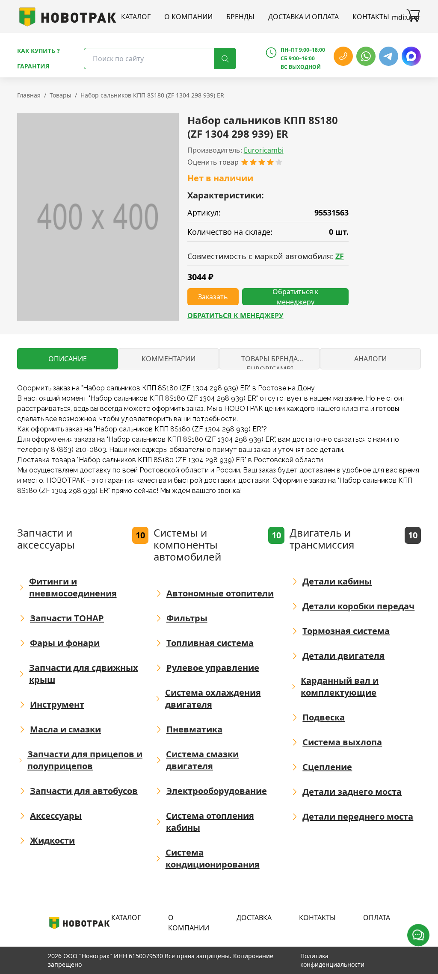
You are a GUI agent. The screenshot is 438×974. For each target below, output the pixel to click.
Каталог (136, 16)
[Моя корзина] (413, 16)
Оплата (376, 917)
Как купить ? (38, 51)
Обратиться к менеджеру (235, 315)
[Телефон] (343, 56)
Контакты (370, 16)
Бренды (240, 16)
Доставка (254, 917)
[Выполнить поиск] (225, 58)
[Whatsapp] (366, 56)
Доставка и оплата (303, 16)
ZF (339, 256)
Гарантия (33, 66)
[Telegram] (388, 56)
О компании (188, 16)
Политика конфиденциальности (332, 960)
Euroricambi (264, 150)
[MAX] (411, 56)
